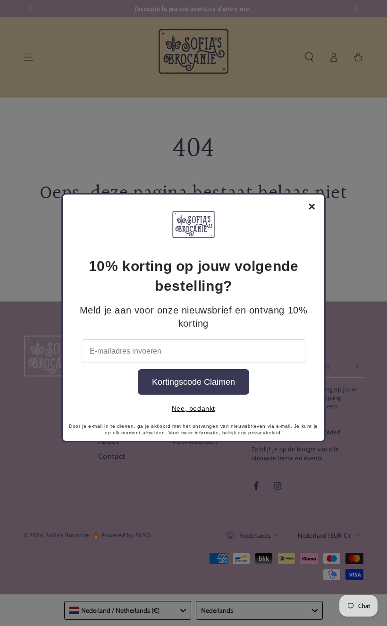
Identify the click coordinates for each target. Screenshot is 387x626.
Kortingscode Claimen (193, 382)
